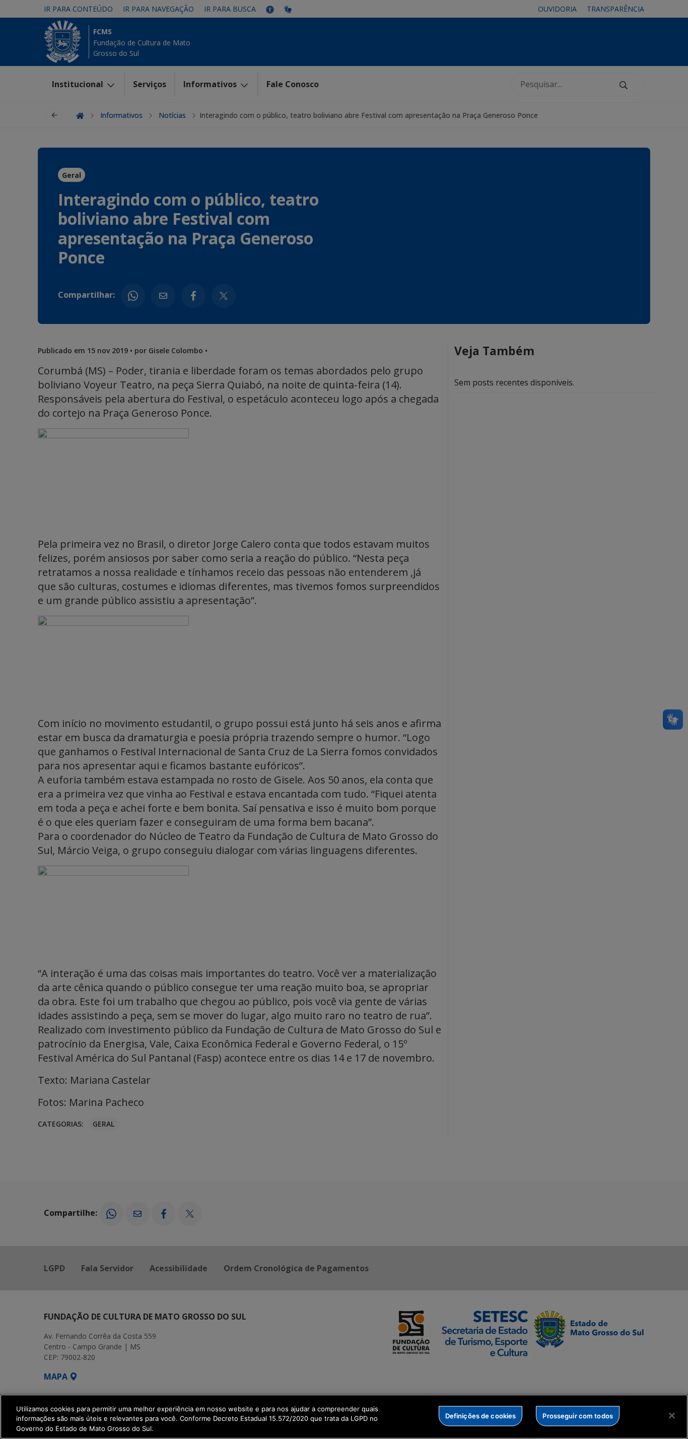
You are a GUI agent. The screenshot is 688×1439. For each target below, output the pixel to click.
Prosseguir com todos (577, 1415)
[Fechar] (672, 1415)
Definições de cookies (480, 1415)
